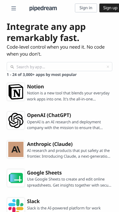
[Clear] (108, 67)
